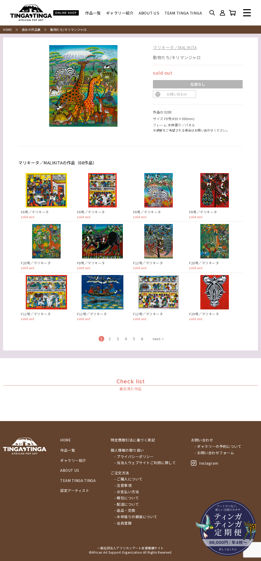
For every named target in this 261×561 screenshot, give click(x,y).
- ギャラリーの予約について (217, 446)
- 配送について (126, 504)
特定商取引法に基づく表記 (133, 440)
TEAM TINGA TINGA (183, 13)
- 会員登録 (123, 523)
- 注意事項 (123, 485)
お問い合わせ (177, 94)
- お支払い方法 (126, 491)
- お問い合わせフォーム (214, 452)
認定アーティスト (74, 490)
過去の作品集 (31, 29)
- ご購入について (128, 479)
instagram (208, 463)
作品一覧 (93, 13)
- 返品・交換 (124, 510)
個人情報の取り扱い (127, 450)
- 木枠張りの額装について (136, 516)
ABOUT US (149, 13)
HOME (7, 29)
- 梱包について (126, 497)
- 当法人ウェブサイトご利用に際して (145, 462)
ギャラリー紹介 (120, 13)
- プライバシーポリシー (134, 456)
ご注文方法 (120, 473)
